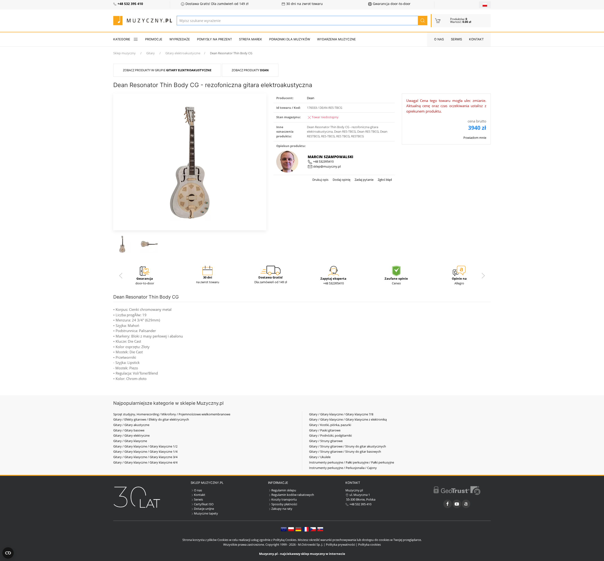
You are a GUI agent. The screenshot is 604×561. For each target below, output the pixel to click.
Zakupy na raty (281, 508)
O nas (439, 39)
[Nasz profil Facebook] (447, 504)
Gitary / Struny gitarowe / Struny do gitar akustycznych (347, 446)
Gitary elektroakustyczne (182, 53)
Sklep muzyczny (124, 53)
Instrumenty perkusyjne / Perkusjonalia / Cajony (343, 468)
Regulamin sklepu (283, 490)
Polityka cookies (369, 544)
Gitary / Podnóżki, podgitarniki (330, 435)
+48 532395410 (323, 161)
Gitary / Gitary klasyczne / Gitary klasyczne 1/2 (145, 446)
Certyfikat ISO (204, 504)
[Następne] (483, 276)
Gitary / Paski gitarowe (324, 430)
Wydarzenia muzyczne (336, 39)
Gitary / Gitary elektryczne (131, 435)
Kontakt (476, 39)
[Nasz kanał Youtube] (457, 504)
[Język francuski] (306, 529)
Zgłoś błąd (384, 179)
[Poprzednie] (121, 276)
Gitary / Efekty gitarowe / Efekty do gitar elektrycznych (151, 419)
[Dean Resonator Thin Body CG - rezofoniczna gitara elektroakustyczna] (190, 161)
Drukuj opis (320, 179)
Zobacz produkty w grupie (167, 70)
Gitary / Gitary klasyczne (130, 441)
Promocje (153, 39)
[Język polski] (291, 529)
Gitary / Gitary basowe (128, 430)
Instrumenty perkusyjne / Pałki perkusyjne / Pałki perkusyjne (351, 462)
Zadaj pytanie (363, 179)
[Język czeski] (313, 529)
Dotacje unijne (204, 508)
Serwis (456, 39)
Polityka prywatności (340, 544)
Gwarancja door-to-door (391, 4)
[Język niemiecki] (298, 529)
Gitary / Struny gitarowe (326, 441)
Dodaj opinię (341, 179)
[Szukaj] (422, 20)
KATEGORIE (121, 39)
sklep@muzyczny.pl (326, 166)
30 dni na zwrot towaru (304, 4)
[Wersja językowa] (485, 4)
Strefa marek (250, 39)
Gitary (150, 53)
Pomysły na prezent (214, 39)
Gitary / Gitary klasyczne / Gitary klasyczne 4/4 (145, 462)
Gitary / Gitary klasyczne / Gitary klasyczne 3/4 (145, 457)
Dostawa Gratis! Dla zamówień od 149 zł (216, 4)
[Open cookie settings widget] (8, 553)
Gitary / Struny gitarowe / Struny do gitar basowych (345, 451)
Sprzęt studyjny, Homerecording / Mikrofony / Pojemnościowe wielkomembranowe (171, 414)
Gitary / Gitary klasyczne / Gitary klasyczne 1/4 (145, 451)
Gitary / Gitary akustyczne (131, 425)
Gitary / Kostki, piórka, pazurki (330, 425)
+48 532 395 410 (360, 504)
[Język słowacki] (320, 529)
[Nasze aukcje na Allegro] (466, 504)
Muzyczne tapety (206, 513)
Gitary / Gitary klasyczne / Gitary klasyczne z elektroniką (348, 419)
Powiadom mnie (474, 137)
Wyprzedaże (179, 39)
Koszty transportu (284, 499)
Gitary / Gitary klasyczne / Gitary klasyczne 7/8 (341, 414)
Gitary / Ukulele (320, 457)
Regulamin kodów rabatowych (292, 495)
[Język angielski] (284, 529)
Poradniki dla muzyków (289, 39)
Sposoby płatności (284, 504)
